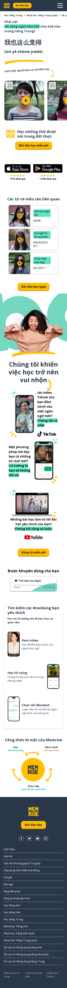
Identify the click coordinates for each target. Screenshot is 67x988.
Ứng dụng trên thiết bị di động (21, 870)
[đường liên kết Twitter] (29, 838)
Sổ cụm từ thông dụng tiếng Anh (23, 947)
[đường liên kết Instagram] (45, 838)
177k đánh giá (17, 178)
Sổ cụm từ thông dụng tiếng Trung (24, 961)
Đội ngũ (8, 884)
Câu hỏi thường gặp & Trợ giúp (22, 863)
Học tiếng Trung (13, 15)
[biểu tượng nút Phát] (25, 100)
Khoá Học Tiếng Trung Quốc (42, 15)
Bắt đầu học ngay (33, 286)
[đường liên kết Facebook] (21, 838)
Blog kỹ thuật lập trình (17, 898)
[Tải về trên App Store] (18, 168)
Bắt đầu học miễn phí (33, 145)
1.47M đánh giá (47, 178)
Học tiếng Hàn (12, 912)
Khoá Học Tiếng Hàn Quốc (19, 933)
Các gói (8, 877)
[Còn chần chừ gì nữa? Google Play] (48, 168)
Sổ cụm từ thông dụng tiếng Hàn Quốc (26, 954)
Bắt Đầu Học (22, 5)
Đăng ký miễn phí (33, 552)
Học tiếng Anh (12, 905)
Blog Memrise (12, 891)
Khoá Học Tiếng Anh (16, 926)
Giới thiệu (9, 849)
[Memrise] (7, 5)
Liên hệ (8, 856)
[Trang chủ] (10, 134)
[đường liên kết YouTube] (37, 838)
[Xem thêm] (60, 5)
